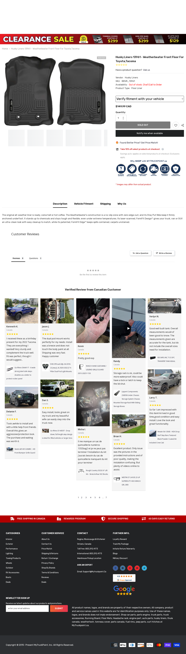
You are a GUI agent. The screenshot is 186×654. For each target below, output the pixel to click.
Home (5, 48)
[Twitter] (144, 568)
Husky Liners (131, 77)
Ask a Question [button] (142, 253)
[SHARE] (181, 125)
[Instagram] (122, 568)
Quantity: (121, 112)
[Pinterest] (129, 568)
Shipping (105, 203)
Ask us (146, 70)
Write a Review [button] (165, 253)
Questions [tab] (33, 258)
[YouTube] (137, 568)
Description (60, 203)
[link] (27, 519)
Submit (59, 608)
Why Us (122, 203)
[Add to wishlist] (175, 125)
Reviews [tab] (16, 258)
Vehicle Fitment (83, 203)
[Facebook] (115, 568)
